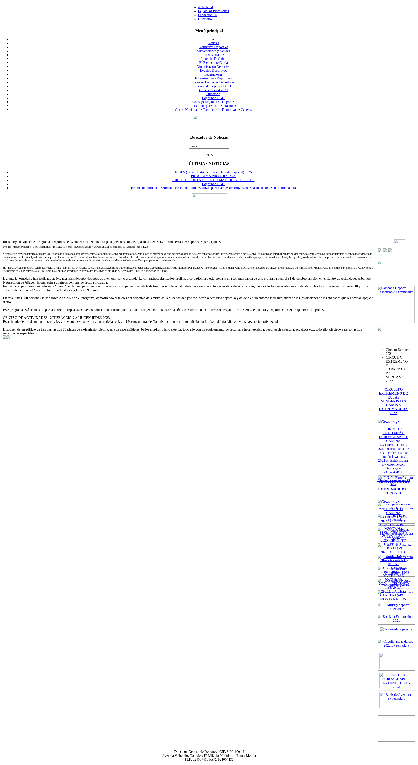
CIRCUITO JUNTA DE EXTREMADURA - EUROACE (213, 180)
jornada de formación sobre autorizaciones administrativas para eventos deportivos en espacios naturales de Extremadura (213, 188)
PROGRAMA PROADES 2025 (213, 176)
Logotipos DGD (213, 184)
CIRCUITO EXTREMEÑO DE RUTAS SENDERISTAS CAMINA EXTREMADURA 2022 (393, 401)
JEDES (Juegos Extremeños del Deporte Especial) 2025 (213, 172)
